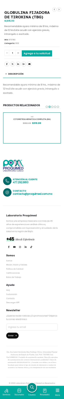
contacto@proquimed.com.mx (32, 194)
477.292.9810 (20, 182)
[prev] (54, 9)
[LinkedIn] (25, 247)
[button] (46, 107)
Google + (23, 64)
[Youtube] (14, 247)
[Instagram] (20, 247)
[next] (59, 9)
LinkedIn (18, 64)
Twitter (12, 64)
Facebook (6, 64)
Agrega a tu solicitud (37, 53)
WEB (17, 43)
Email (29, 64)
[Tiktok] (31, 247)
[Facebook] (8, 247)
